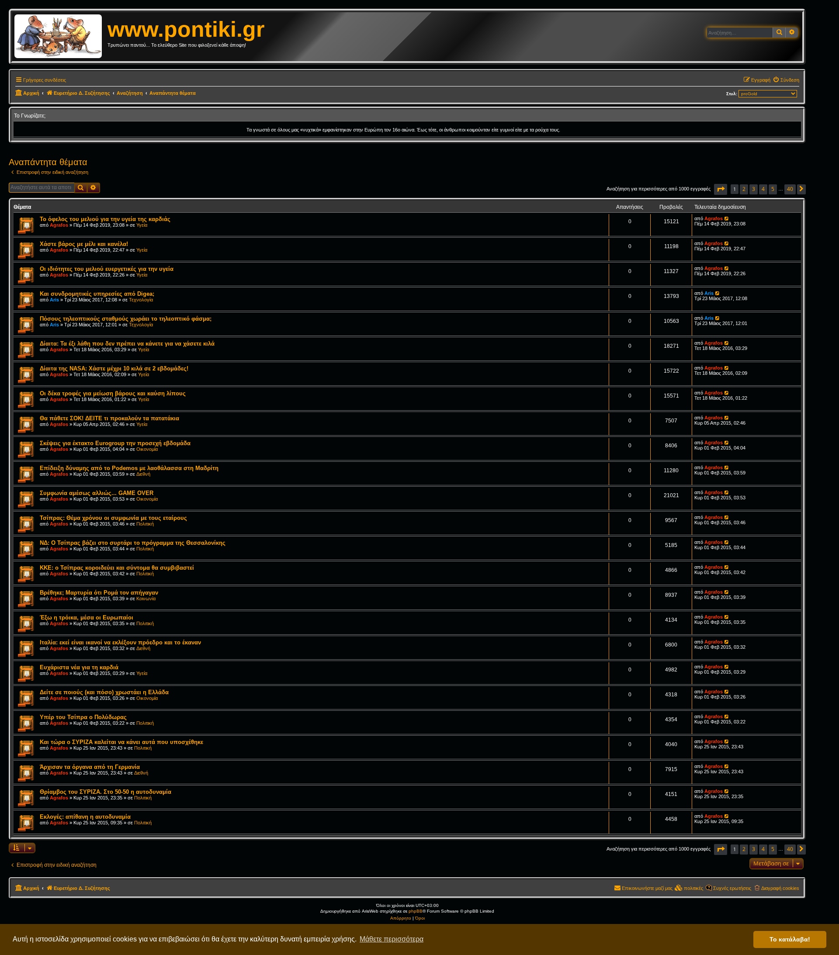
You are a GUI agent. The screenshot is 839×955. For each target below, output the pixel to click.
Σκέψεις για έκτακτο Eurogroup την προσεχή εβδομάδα (115, 443)
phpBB (416, 911)
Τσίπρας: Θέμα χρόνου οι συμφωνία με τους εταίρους (113, 518)
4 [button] (763, 189)
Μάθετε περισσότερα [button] (391, 939)
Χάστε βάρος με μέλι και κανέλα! (84, 244)
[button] (720, 189)
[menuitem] (786, 80)
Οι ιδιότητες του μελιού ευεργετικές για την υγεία (106, 269)
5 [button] (772, 189)
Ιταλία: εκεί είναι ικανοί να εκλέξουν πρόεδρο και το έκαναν (120, 642)
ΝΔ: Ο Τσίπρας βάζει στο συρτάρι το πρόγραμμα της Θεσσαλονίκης (132, 543)
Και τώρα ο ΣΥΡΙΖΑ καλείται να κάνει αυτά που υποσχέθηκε (121, 742)
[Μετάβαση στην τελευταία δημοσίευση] (727, 218)
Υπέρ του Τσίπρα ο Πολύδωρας (83, 717)
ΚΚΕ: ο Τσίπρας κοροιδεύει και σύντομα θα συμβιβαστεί (117, 567)
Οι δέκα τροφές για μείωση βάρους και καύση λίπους (113, 393)
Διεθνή (143, 474)
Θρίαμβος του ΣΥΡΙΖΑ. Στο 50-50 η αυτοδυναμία (105, 792)
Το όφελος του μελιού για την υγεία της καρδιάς (105, 219)
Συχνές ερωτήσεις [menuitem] (732, 888)
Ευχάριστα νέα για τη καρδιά (79, 667)
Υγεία (141, 225)
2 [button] (743, 189)
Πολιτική (145, 523)
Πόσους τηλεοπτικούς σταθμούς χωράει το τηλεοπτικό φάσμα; (125, 318)
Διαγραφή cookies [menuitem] (780, 888)
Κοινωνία (146, 598)
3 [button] (753, 189)
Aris (54, 299)
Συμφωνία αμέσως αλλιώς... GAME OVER (96, 493)
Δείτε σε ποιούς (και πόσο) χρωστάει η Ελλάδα (104, 692)
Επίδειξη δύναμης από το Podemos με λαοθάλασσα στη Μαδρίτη (129, 468)
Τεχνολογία (141, 299)
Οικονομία (147, 449)
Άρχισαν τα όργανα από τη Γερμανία (90, 767)
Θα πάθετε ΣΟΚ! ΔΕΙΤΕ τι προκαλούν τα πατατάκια (109, 418)
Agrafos (59, 225)
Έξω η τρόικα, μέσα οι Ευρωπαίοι (86, 617)
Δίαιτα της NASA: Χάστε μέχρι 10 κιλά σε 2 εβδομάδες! (114, 368)
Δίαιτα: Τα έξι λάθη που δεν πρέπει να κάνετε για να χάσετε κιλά (127, 343)
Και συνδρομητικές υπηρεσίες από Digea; (97, 294)
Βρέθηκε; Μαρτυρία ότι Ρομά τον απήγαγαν (99, 592)
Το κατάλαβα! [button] (790, 939)
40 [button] (790, 189)
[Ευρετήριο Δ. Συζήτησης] (60, 36)
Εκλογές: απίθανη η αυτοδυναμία (85, 816)
